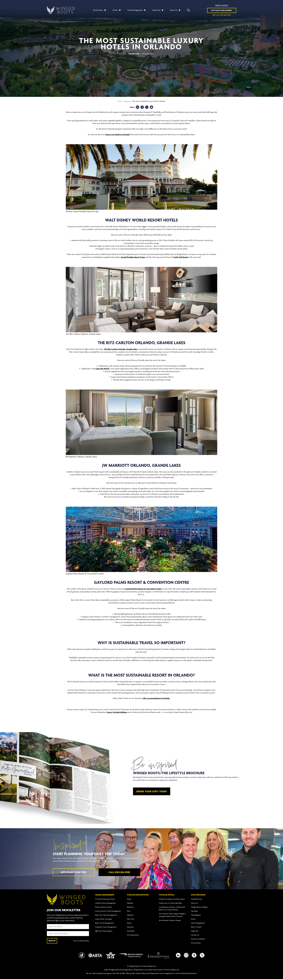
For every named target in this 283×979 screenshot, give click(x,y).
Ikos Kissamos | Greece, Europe (170, 920)
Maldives (130, 903)
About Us (174, 10)
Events (193, 919)
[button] (104, 10)
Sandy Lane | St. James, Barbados (170, 903)
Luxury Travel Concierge (103, 919)
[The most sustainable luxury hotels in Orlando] (151, 107)
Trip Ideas (194, 911)
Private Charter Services (103, 907)
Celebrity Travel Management (105, 903)
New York (130, 919)
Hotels (115, 10)
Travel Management (135, 10)
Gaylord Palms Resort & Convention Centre (144, 589)
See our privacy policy (81, 941)
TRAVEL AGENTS (221, 5)
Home (120, 101)
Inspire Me (156, 10)
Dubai (129, 899)
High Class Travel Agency (103, 931)
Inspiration (134, 54)
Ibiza (128, 911)
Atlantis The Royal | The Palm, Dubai (172, 899)
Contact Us (195, 935)
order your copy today (151, 791)
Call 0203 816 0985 (119, 872)
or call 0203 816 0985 (221, 15)
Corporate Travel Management (106, 927)
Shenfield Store (196, 899)
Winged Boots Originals (199, 907)
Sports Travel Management (104, 923)
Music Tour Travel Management (106, 915)
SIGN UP (52, 941)
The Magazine (196, 915)
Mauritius (130, 927)
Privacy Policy (196, 943)
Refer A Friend (196, 927)
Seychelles (131, 931)
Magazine (127, 101)
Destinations (98, 10)
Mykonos (130, 915)
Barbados (130, 907)
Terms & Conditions (198, 939)
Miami (129, 923)
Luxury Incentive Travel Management (108, 911)
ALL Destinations (133, 935)
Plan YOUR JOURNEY (221, 10)
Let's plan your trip (73, 872)
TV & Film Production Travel (105, 899)
